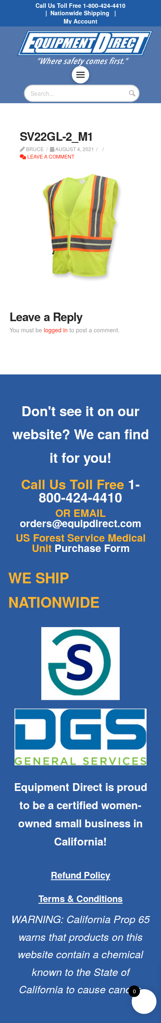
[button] (80, 74)
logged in (56, 330)
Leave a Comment (50, 156)
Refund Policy (80, 874)
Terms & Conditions (80, 898)
